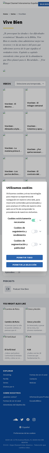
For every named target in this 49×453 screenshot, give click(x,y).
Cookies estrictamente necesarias (19, 220)
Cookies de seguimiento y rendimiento (19, 231)
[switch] (34, 220)
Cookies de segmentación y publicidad (19, 244)
